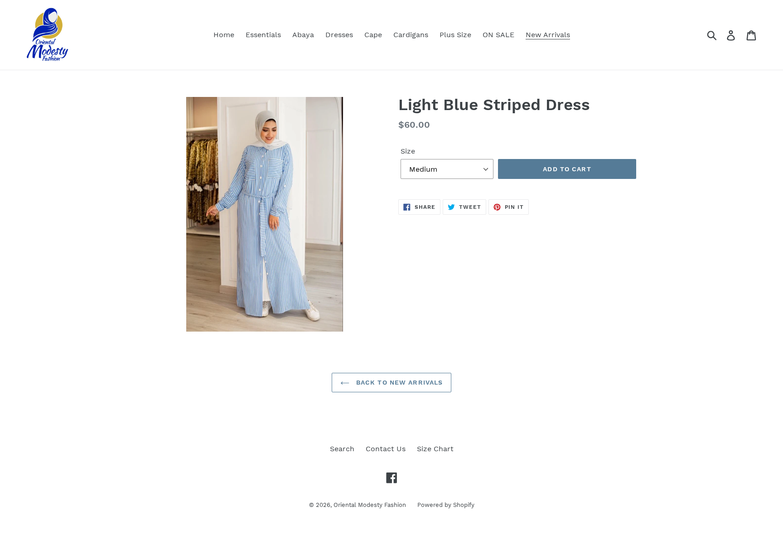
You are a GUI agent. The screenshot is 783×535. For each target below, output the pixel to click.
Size (408, 151)
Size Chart (435, 448)
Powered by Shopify (445, 504)
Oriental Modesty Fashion (370, 504)
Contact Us (386, 448)
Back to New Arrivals (398, 382)
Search (342, 448)
